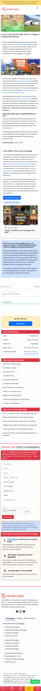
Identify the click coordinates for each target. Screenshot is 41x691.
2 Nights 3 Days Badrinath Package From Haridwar (20, 425)
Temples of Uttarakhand (11, 403)
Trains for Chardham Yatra (12, 391)
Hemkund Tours (10, 662)
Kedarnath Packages (12, 643)
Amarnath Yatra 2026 (17, 679)
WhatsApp (35, 682)
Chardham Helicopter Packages (16, 630)
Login (38, 287)
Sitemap (8, 677)
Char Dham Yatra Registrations (26, 683)
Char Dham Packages (12, 627)
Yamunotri (27, 351)
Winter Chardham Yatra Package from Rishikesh (19, 421)
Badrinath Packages (12, 640)
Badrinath (34, 354)
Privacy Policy (16, 677)
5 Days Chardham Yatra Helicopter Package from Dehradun (20, 434)
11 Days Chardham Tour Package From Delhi (20, 231)
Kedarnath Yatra (22, 81)
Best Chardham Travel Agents (13, 387)
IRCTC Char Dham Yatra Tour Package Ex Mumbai (20, 413)
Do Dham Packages (11, 633)
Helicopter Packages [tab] (12, 202)
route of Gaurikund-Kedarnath (21, 44)
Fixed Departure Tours (13, 656)
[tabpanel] (20, 220)
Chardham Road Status (11, 384)
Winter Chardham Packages (14, 659)
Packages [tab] (10, 618)
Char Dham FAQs (8, 372)
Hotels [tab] (19, 618)
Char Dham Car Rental (10, 380)
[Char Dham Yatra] (10, 9)
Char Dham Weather (10, 368)
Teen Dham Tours (11, 636)
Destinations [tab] (29, 618)
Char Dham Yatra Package (12, 364)
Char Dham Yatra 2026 (19, 673)
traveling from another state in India (17, 164)
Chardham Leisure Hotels (14, 653)
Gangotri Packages (11, 646)
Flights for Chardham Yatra (12, 395)
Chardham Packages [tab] (12, 198)
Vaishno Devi (28, 679)
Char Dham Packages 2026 (15, 409)
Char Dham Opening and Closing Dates (16, 399)
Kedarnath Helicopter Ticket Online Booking (18, 417)
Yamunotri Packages (12, 649)
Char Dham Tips (8, 376)
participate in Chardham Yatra (21, 99)
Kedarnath (27, 354)
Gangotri (34, 351)
